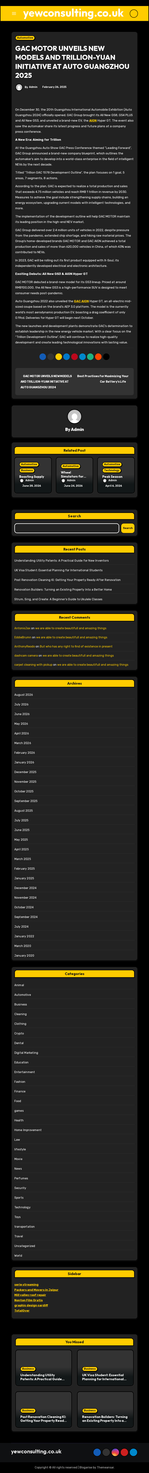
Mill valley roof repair (30, 1295)
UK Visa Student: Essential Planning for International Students (58, 570)
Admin (33, 87)
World (18, 1255)
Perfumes (21, 1178)
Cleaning (20, 1014)
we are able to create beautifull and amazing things (70, 628)
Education (21, 1062)
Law (17, 1139)
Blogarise (85, 1467)
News (18, 1168)
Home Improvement (28, 1130)
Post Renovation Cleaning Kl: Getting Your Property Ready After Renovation (67, 580)
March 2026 (22, 743)
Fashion (19, 1081)
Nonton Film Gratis (28, 1300)
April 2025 (21, 849)
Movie (18, 1159)
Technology (111, 470)
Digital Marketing (26, 1052)
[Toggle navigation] (14, 13)
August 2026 (23, 694)
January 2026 (24, 762)
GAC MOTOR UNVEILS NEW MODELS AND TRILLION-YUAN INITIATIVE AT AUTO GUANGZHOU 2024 (46, 381)
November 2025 (25, 781)
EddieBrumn (22, 637)
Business (27, 470)
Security (20, 1188)
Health (19, 1120)
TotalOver (22, 1310)
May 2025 (21, 839)
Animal (19, 985)
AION (93, 120)
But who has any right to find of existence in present (76, 646)
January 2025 (24, 878)
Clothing (20, 1024)
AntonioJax (22, 628)
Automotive (25, 37)
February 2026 (24, 752)
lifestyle (20, 1149)
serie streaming (26, 1284)
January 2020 (24, 955)
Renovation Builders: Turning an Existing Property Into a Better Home (63, 589)
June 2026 (22, 714)
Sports (18, 1197)
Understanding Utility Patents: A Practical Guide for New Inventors (61, 560)
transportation (24, 1226)
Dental (19, 1043)
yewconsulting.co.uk (73, 13)
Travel (18, 1236)
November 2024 (25, 897)
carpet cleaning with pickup (33, 664)
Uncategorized (24, 1246)
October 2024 (24, 907)
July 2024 (21, 926)
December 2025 (25, 772)
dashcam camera (26, 655)
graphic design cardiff (31, 1305)
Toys (17, 1217)
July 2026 (21, 704)
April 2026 (21, 733)
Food (17, 1101)
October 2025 (23, 791)
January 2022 (24, 936)
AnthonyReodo (24, 646)
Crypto (19, 1033)
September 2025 (26, 801)
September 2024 (26, 917)
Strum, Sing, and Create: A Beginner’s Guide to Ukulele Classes (58, 599)
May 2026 (21, 723)
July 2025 (21, 820)
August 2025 (23, 810)
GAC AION (81, 301)
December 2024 (25, 888)
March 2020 (22, 946)
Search (74, 516)
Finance (19, 1091)
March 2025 (22, 859)
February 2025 (24, 868)
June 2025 (22, 830)
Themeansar (105, 1467)
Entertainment (24, 1072)
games (19, 1110)
